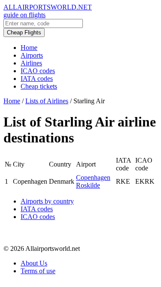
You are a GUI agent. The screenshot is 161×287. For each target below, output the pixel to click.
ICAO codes (38, 70)
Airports (32, 55)
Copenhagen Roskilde (93, 181)
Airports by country (47, 201)
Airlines (31, 63)
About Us (34, 263)
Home (29, 47)
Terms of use (38, 271)
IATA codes (37, 78)
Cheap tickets (39, 86)
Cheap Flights (24, 32)
